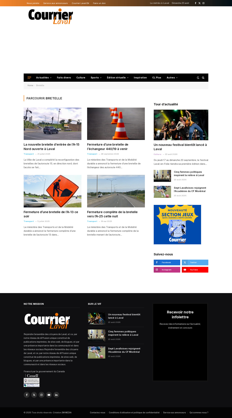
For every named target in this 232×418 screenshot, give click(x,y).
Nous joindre (33, 3)
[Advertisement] (116, 50)
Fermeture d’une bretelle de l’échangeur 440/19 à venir (107, 147)
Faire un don (99, 3)
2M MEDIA (66, 412)
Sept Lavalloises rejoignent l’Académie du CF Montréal (190, 189)
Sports (95, 77)
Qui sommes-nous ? (199, 412)
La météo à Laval (160, 3)
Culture (80, 77)
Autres (171, 77)
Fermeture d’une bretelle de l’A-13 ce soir (51, 214)
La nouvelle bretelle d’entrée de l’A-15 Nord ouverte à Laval (51, 147)
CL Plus (156, 77)
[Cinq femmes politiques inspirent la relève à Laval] (162, 176)
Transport (29, 154)
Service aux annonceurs (55, 3)
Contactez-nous (97, 412)
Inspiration (140, 77)
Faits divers (64, 77)
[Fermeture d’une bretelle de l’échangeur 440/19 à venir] (116, 124)
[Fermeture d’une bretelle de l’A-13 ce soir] (52, 191)
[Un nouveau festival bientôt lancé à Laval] (181, 125)
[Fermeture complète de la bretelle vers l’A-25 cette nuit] (116, 191)
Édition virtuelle (116, 77)
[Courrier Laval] (51, 16)
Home (30, 85)
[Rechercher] (202, 77)
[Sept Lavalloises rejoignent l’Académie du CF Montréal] (162, 192)
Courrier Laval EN (80, 3)
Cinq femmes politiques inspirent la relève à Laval (189, 173)
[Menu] (29, 77)
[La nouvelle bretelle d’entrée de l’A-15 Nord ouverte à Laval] (52, 124)
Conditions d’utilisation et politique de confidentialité (134, 412)
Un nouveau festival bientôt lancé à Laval (180, 147)
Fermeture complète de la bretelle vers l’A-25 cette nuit (112, 214)
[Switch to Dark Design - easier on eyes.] (198, 77)
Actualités (42, 77)
